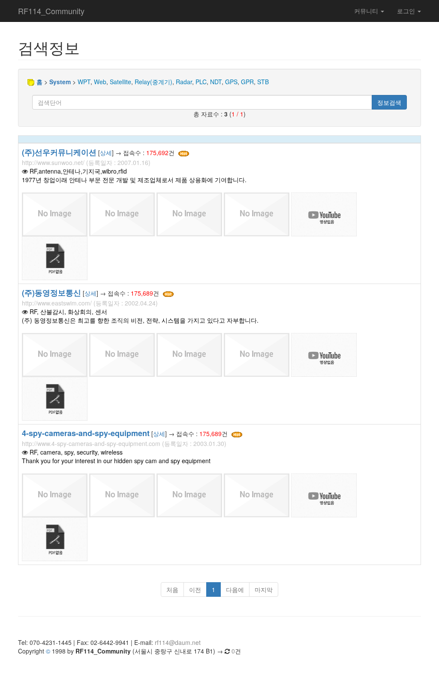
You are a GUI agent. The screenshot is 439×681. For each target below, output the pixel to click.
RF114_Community (51, 10)
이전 (195, 589)
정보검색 (389, 102)
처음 (172, 589)
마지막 (264, 589)
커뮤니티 (367, 10)
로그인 (407, 10)
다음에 (235, 589)
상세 (106, 152)
